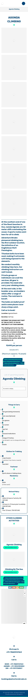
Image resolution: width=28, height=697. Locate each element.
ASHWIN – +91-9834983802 (14, 666)
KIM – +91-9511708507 (14, 668)
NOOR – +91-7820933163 (14, 664)
